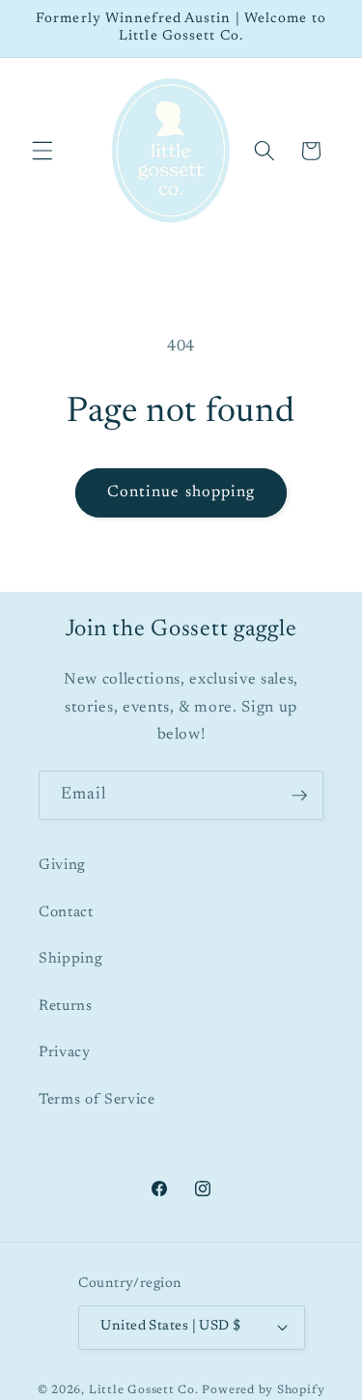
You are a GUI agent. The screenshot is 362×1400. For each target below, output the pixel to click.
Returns (66, 1006)
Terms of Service (97, 1100)
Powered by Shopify (263, 1390)
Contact (66, 913)
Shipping (70, 959)
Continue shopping (181, 492)
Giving (62, 865)
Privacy (65, 1053)
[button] (42, 150)
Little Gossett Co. (144, 1390)
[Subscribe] (299, 795)
